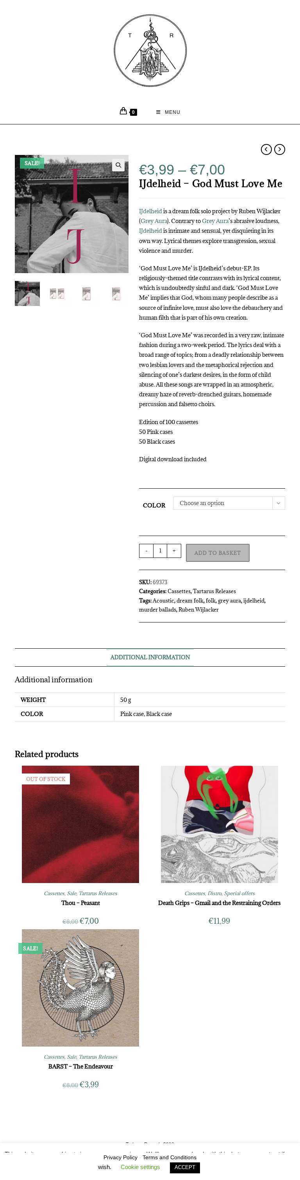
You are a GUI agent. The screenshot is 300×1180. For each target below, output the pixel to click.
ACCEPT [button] (185, 1167)
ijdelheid (253, 600)
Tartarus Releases (214, 591)
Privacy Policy (121, 1157)
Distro (214, 893)
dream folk (190, 600)
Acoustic (163, 600)
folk (211, 600)
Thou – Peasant (80, 903)
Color (154, 505)
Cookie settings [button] (140, 1167)
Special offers (239, 893)
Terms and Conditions (169, 1157)
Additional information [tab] (150, 657)
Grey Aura (154, 221)
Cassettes (179, 591)
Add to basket (218, 553)
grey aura (229, 600)
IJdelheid (150, 211)
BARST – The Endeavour (80, 1066)
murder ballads (157, 609)
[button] (118, 165)
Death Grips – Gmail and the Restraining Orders (219, 903)
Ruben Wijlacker (199, 609)
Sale (71, 893)
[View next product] (279, 149)
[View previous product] (266, 149)
